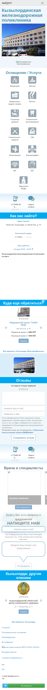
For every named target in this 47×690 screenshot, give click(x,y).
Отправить (23, 566)
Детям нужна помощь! (30, 647)
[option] (23, 328)
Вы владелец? (7, 642)
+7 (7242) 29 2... (16, 206)
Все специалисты (23, 507)
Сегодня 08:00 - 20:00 (23, 249)
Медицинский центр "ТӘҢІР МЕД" (24, 323)
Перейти (23, 341)
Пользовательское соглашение (14, 632)
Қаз (3, 664)
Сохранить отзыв (23, 437)
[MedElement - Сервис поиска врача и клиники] (7, 3)
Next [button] (41, 328)
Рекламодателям (8, 637)
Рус (3, 669)
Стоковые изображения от (12, 657)
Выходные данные (9, 652)
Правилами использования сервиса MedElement (23, 431)
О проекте (6, 627)
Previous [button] (6, 328)
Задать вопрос (31, 205)
